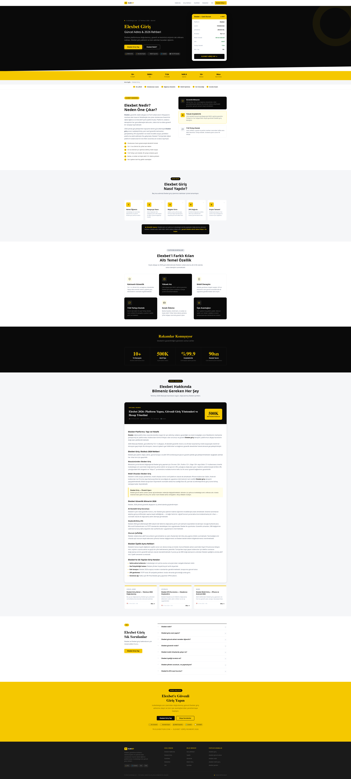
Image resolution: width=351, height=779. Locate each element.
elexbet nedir (213, 758)
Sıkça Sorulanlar (185, 718)
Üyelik (188, 755)
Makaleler (205, 3)
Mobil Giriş (190, 762)
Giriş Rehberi (187, 3)
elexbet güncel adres (215, 755)
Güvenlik (189, 758)
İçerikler (189, 765)
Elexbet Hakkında (169, 752)
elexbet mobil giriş (214, 762)
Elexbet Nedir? (152, 47)
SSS (212, 3)
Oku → (153, 604)
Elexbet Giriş (168, 755)
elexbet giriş (212, 752)
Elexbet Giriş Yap (133, 47)
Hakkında (178, 3)
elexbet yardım (213, 765)
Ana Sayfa (127, 82)
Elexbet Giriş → (220, 3)
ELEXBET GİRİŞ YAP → (209, 56)
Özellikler (197, 3)
